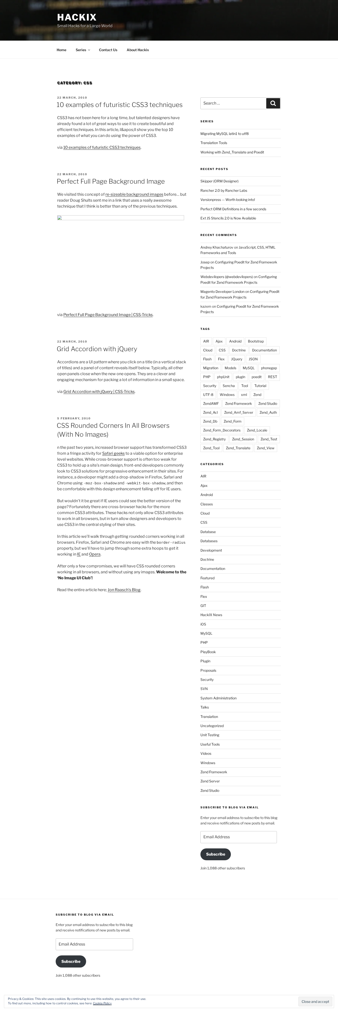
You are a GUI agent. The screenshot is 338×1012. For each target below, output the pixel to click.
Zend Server (210, 781)
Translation (209, 716)
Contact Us (108, 50)
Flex (221, 359)
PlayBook (208, 652)
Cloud (207, 350)
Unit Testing (209, 735)
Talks (204, 707)
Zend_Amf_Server (238, 412)
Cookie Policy (102, 1003)
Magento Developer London (222, 291)
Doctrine (239, 350)
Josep (205, 262)
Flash (207, 359)
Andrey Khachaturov (216, 247)
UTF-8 (208, 394)
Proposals (208, 670)
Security (209, 386)
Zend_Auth (268, 412)
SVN (204, 689)
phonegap (269, 368)
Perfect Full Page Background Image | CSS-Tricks (108, 314)
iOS (203, 624)
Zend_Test (269, 439)
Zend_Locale (257, 430)
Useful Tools (210, 744)
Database (208, 532)
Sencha (229, 386)
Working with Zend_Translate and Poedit (232, 152)
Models (230, 368)
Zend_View (265, 448)
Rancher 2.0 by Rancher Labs (223, 190)
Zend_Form (232, 421)
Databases (208, 541)
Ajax (219, 341)
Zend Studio (267, 403)
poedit (257, 377)
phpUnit (223, 377)
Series (81, 50)
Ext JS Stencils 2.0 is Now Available (228, 218)
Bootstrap (256, 341)
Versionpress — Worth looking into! (227, 199)
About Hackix (138, 50)
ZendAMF (211, 403)
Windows (227, 394)
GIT (203, 605)
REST (272, 377)
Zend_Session (243, 439)
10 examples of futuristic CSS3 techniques (120, 104)
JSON (253, 359)
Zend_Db (210, 421)
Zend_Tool (211, 448)
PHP (207, 377)
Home (61, 50)
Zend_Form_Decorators (222, 430)
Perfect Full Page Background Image (111, 181)
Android (235, 341)
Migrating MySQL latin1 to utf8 (224, 133)
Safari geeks (113, 453)
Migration (210, 368)
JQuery (236, 359)
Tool (244, 386)
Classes (206, 504)
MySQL (249, 368)
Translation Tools (213, 143)
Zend (257, 394)
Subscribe (215, 854)
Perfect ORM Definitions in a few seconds (233, 209)
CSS (222, 350)
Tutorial (260, 386)
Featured (207, 578)
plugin (240, 377)
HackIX (77, 17)
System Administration (218, 698)
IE (79, 554)
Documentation (264, 350)
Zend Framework (238, 403)
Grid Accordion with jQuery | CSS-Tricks (99, 391)
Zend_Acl (210, 412)
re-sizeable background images (134, 194)
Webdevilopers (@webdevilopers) (226, 277)
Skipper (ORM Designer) (219, 181)
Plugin (205, 661)
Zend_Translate (238, 448)
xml (244, 394)
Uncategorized (212, 726)
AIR (206, 341)
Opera (94, 554)
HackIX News (211, 615)
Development (211, 550)
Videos (205, 753)
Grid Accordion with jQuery (97, 349)
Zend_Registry (214, 439)
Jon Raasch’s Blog (124, 589)
